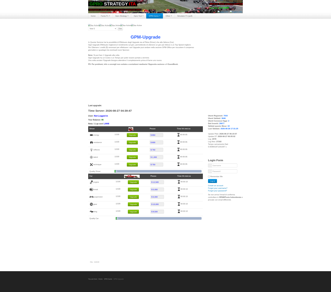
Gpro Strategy (121, 16)
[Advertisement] (145, 85)
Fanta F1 (104, 16)
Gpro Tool (138, 16)
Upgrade (132, 135)
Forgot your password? (217, 191)
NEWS (226, 8)
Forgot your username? (217, 188)
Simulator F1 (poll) (184, 16)
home (93, 16)
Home (100, 279)
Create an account (216, 185)
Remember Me (216, 176)
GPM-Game (154, 16)
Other (168, 16)
